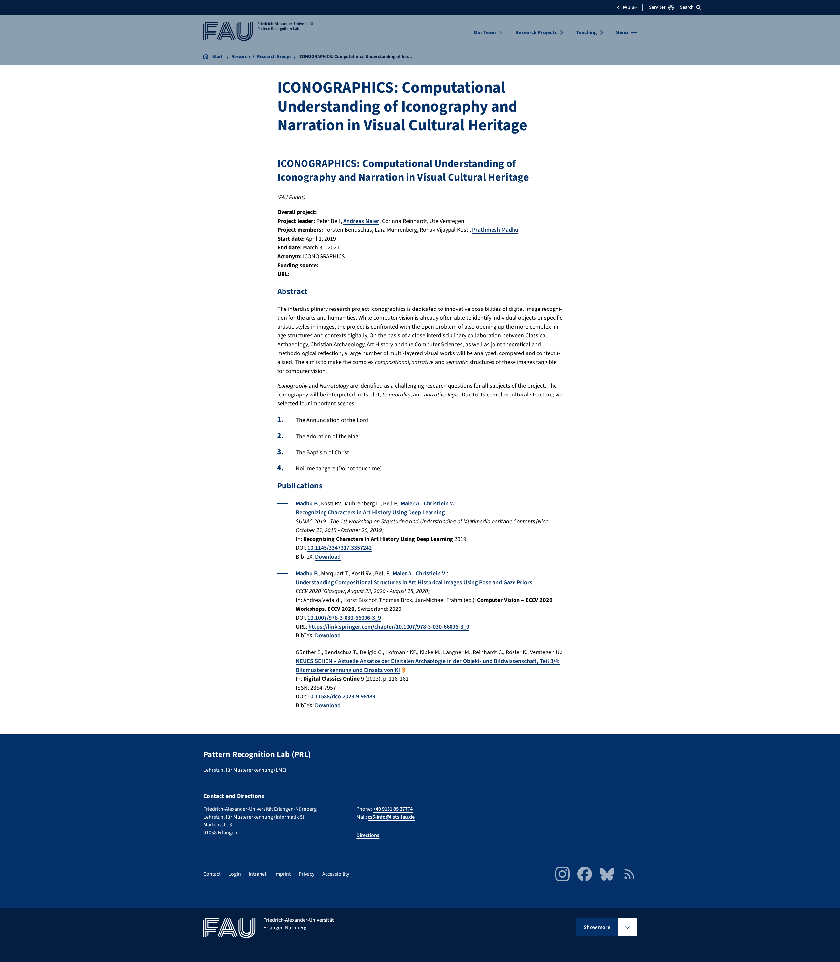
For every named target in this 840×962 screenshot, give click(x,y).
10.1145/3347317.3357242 (339, 548)
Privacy (306, 874)
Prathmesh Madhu (495, 230)
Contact (211, 874)
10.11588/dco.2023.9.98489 (341, 697)
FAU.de (630, 7)
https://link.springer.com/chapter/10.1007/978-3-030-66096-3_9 (388, 627)
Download (328, 557)
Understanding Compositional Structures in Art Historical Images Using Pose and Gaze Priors (414, 582)
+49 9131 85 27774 (393, 809)
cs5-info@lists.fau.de (391, 817)
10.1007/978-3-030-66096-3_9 (344, 618)
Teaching (586, 32)
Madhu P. (307, 504)
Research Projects (536, 32)
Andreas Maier (361, 221)
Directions (367, 835)
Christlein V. (439, 504)
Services (657, 7)
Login (234, 874)
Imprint (282, 874)
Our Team (485, 32)
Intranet (257, 874)
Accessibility (335, 874)
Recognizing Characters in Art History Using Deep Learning (370, 512)
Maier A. (411, 504)
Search (687, 7)
